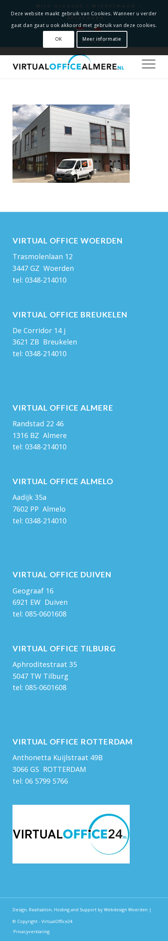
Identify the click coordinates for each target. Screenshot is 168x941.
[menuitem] (144, 63)
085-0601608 (45, 613)
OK (58, 39)
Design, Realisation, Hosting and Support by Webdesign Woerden (80, 909)
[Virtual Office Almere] (70, 63)
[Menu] (144, 63)
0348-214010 (45, 280)
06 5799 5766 (46, 781)
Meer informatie (102, 39)
